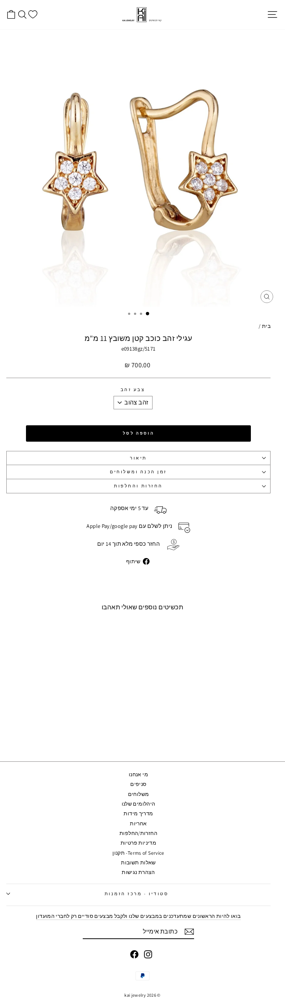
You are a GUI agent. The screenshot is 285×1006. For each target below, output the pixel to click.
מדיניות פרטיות (138, 842)
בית (266, 326)
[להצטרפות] (189, 931)
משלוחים (138, 794)
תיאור (138, 458)
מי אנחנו (138, 774)
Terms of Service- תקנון (138, 852)
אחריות (138, 823)
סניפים (138, 784)
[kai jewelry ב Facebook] (134, 954)
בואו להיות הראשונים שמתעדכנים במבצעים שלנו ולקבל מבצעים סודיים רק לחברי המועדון (138, 916)
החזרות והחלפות (138, 486)
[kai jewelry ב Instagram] (148, 954)
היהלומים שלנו (138, 803)
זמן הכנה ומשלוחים (138, 471)
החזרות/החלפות (138, 833)
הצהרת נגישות (138, 872)
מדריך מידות (138, 813)
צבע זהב (133, 389)
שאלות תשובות (138, 862)
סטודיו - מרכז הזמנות (137, 893)
